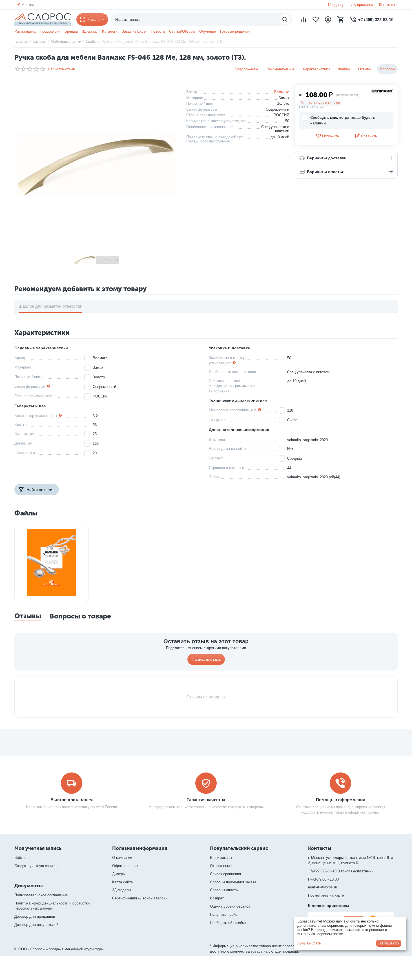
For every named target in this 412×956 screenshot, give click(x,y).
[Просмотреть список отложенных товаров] (315, 19)
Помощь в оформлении (340, 799)
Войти (19, 858)
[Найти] (285, 19)
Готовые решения (235, 31)
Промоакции (50, 31)
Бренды (71, 31)
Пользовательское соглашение (41, 895)
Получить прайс (223, 914)
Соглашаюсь (388, 943)
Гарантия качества (206, 799)
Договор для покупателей (36, 925)
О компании (122, 858)
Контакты (387, 5)
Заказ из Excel (134, 31)
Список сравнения (225, 874)
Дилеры (118, 874)
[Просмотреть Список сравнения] (303, 19)
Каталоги (110, 31)
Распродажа (25, 31)
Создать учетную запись (35, 866)
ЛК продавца (362, 5)
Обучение (207, 31)
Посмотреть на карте (326, 895)
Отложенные (221, 866)
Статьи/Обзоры (182, 31)
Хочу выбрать (309, 943)
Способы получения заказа (233, 882)
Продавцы (336, 5)
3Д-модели (121, 890)
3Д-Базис (90, 31)
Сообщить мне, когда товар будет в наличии (342, 120)
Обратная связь (125, 866)
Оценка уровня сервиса (230, 906)
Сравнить (369, 136)
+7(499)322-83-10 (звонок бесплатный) (340, 871)
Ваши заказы (221, 858)
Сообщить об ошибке (228, 923)
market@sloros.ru (322, 887)
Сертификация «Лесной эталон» (139, 898)
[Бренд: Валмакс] (382, 91)
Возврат (217, 898)
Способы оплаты (224, 890)
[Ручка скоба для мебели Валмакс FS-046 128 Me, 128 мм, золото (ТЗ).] (96, 165)
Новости (158, 31)
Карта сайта (122, 882)
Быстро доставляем (71, 799)
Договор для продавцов (34, 916)
